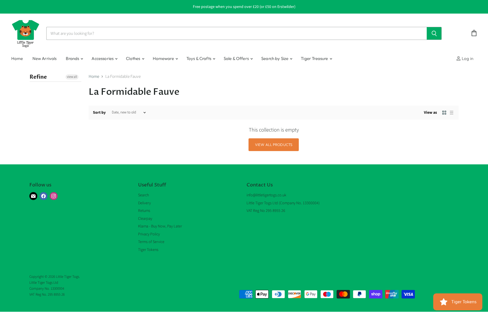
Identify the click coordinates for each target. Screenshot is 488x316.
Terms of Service (151, 242)
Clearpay (145, 219)
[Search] (434, 33)
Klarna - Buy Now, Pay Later (160, 226)
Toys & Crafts (199, 58)
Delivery (144, 203)
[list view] (451, 112)
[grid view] (444, 112)
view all (72, 76)
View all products (273, 144)
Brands (73, 58)
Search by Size (275, 58)
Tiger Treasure (315, 58)
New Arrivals (44, 58)
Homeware (164, 58)
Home (17, 58)
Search (143, 195)
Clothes (133, 58)
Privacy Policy (149, 234)
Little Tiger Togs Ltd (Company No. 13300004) (283, 203)
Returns (144, 211)
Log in (467, 58)
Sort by (99, 112)
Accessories (102, 58)
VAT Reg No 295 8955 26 (266, 211)
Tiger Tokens (148, 250)
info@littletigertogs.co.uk (266, 195)
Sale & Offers (237, 58)
